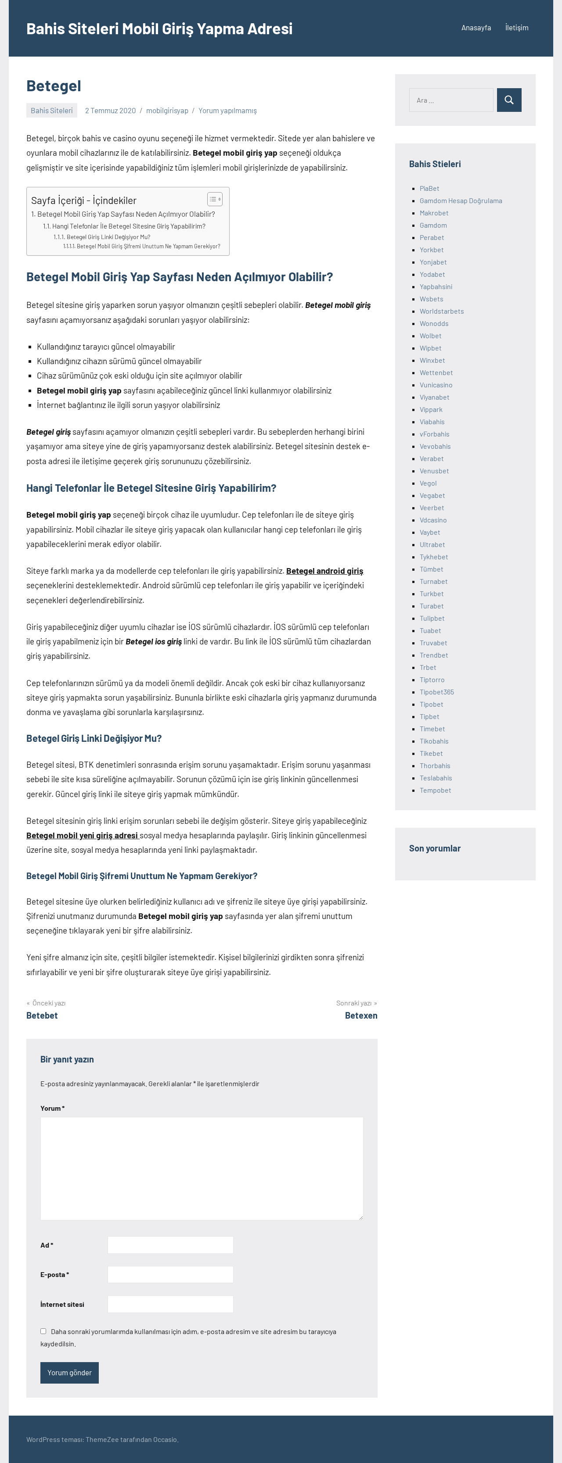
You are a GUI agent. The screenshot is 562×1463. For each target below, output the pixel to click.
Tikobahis (434, 741)
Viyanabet (435, 397)
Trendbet (434, 655)
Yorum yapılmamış (227, 110)
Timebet (432, 728)
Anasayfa (476, 27)
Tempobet (435, 790)
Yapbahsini (436, 286)
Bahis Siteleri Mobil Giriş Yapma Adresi (159, 27)
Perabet (432, 237)
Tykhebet (434, 556)
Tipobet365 (437, 691)
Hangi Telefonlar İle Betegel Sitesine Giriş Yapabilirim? (128, 226)
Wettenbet (436, 372)
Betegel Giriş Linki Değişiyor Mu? (108, 236)
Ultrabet (432, 544)
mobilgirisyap (167, 110)
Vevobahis (435, 446)
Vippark (431, 409)
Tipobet (431, 704)
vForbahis (435, 433)
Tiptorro (432, 679)
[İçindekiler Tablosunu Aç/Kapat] (210, 199)
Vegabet (432, 495)
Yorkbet (432, 249)
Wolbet (431, 335)
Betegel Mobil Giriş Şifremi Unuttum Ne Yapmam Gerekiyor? (148, 246)
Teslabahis (436, 777)
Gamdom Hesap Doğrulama (461, 200)
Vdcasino (433, 519)
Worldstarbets (442, 311)
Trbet (428, 667)
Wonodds (434, 323)
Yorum (52, 1108)
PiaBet (430, 188)
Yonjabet (433, 262)
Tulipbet (432, 618)
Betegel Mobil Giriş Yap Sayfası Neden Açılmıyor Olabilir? (126, 213)
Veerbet (432, 507)
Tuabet (430, 630)
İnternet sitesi (62, 1304)
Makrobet (434, 212)
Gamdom (433, 225)
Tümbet (431, 569)
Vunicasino (436, 384)
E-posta (54, 1274)
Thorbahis (435, 765)
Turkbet (432, 593)
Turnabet (434, 581)
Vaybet (430, 532)
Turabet (432, 605)
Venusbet (434, 470)
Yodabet (432, 274)
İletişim (517, 27)
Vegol (428, 483)
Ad (46, 1245)
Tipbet (430, 716)
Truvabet (433, 642)
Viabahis (432, 421)
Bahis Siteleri (52, 110)
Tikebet (431, 753)
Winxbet (432, 360)
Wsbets (431, 298)
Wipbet (431, 347)
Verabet (432, 458)
